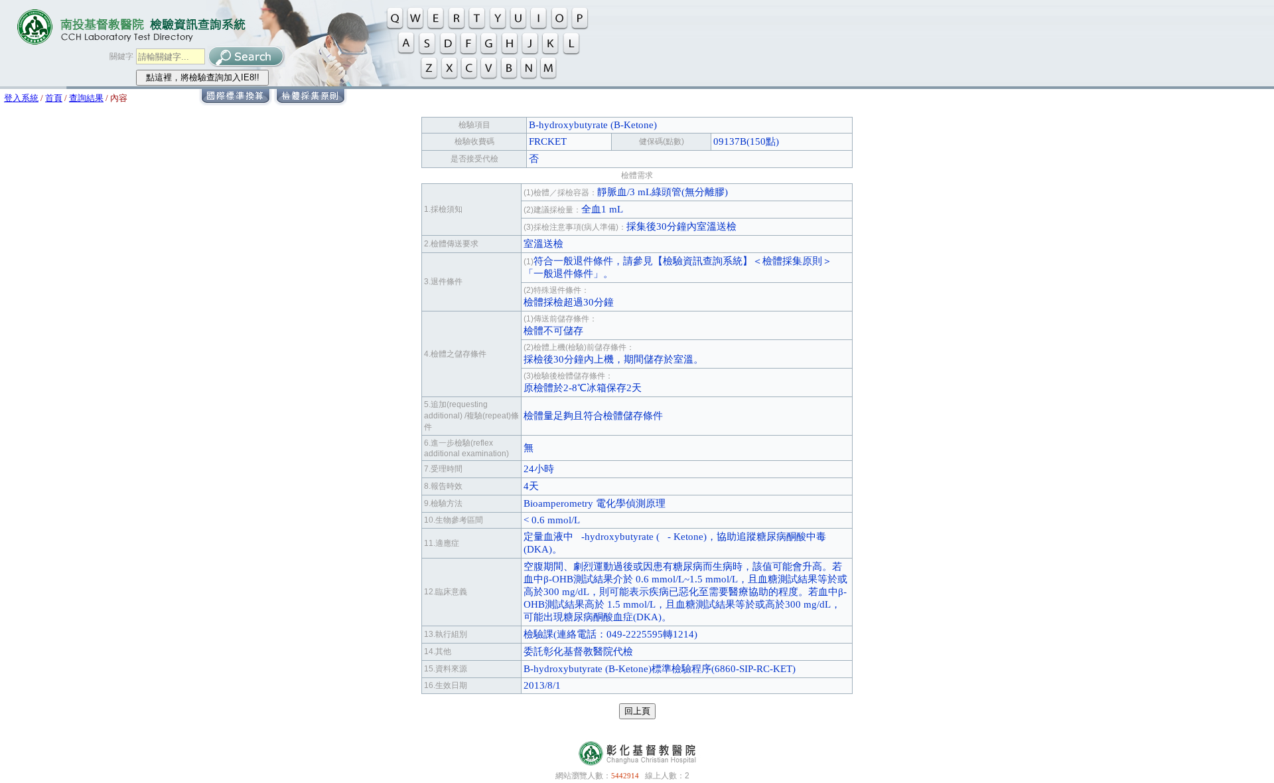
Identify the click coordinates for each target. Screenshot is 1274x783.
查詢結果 (86, 98)
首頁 (53, 98)
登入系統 (21, 98)
